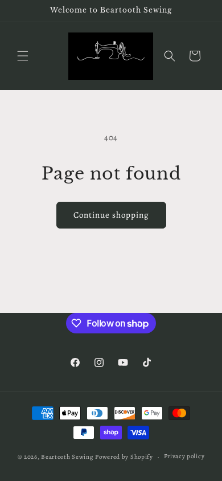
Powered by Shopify (124, 457)
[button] (22, 55)
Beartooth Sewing (67, 457)
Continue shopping (111, 215)
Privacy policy (184, 456)
